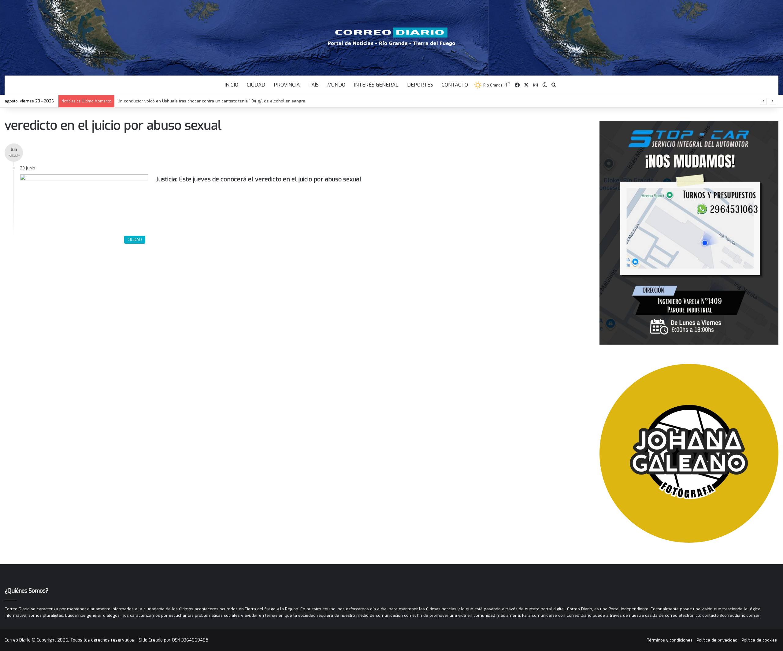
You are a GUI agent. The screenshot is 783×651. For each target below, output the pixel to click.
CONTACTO (455, 84)
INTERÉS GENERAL (376, 84)
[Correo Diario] (391, 37)
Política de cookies (759, 640)
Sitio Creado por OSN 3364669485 (173, 640)
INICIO (231, 84)
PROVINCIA (287, 84)
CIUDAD (256, 84)
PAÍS (313, 84)
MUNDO (336, 84)
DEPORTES (420, 84)
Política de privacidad (717, 640)
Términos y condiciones (669, 640)
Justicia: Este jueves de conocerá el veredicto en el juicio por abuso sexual (259, 179)
